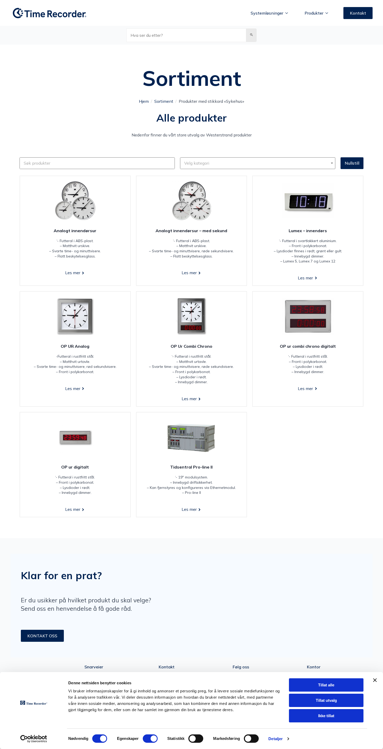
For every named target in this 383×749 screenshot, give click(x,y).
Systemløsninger (267, 13)
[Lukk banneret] (375, 680)
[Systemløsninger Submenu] (288, 13)
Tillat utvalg (326, 700)
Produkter (314, 13)
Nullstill (352, 163)
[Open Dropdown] (332, 163)
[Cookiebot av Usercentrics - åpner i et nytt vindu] (34, 739)
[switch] (150, 738)
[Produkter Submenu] (328, 13)
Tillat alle (326, 685)
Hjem (144, 101)
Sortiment (163, 101)
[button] (251, 35)
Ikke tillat (326, 716)
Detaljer (275, 738)
